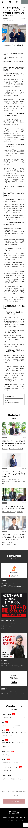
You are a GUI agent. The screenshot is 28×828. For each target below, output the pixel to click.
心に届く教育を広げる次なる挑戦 (14, 61)
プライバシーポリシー (7, 791)
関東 (13, 20)
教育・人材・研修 (7, 20)
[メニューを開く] (2, 2)
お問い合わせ (11, 817)
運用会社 (5, 817)
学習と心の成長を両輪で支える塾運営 (14, 54)
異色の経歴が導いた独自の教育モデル (14, 58)
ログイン (25, 2)
